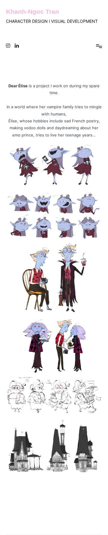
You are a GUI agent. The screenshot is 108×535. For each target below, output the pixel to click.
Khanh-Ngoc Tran (32, 11)
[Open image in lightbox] (54, 165)
